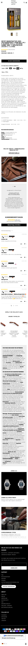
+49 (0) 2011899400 (6, 584)
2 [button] (13, 305)
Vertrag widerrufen (9, 586)
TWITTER (3, 618)
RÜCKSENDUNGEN (5, 576)
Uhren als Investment (8, 497)
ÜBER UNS (3, 594)
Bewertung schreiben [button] (14, 225)
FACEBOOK (4, 615)
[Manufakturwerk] (14, 2)
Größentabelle (14, 153)
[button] (4, 49)
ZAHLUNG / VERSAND (6, 605)
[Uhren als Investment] (14, 483)
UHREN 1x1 (14, 470)
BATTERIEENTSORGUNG (7, 607)
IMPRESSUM (4, 598)
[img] (4, 234)
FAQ (2, 574)
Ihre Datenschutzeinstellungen (14, 635)
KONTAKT (3, 578)
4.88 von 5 (17, 219)
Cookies (3, 580)
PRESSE (3, 596)
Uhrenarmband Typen (8, 532)
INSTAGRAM (4, 616)
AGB (2, 601)
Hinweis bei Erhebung (8, 638)
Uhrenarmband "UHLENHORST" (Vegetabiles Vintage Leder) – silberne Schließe (14, 333)
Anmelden (14, 568)
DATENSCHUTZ (4, 600)
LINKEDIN (3, 620)
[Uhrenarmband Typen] (14, 518)
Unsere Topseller (14, 316)
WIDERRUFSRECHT (5, 603)
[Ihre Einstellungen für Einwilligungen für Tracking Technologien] (26, 644)
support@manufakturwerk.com (10, 582)
